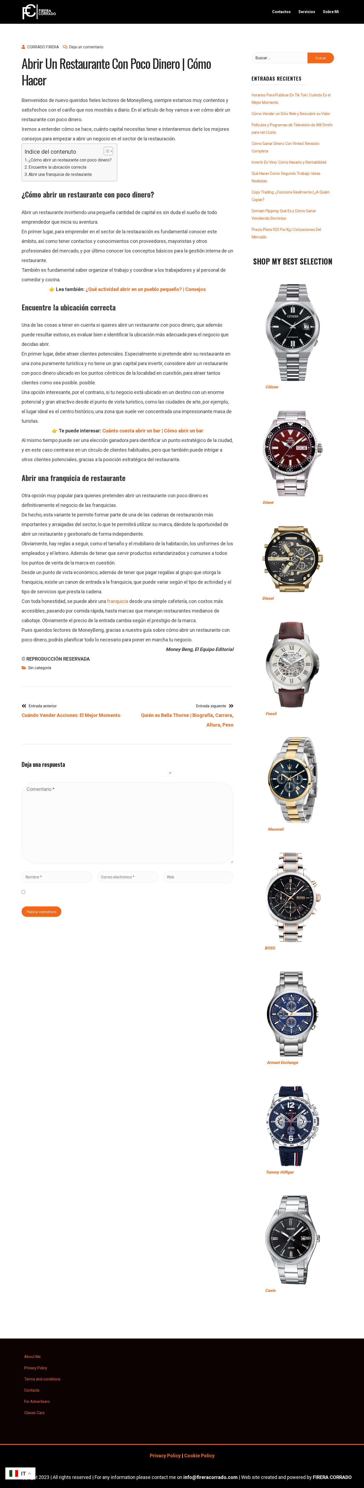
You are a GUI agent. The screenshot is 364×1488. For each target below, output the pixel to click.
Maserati (276, 829)
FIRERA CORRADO (332, 1477)
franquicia (117, 601)
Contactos (281, 12)
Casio (270, 1290)
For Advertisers (37, 1401)
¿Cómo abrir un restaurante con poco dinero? (70, 160)
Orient (267, 502)
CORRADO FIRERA (43, 47)
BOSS (270, 948)
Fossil (271, 713)
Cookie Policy (199, 1455)
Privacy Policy (35, 1368)
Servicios (306, 12)
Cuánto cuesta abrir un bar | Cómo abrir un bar (152, 430)
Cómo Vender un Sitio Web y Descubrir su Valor (291, 114)
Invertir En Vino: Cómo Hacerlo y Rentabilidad (289, 162)
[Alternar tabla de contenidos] (106, 151)
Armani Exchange (282, 1062)
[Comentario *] (127, 862)
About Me (32, 1357)
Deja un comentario (86, 47)
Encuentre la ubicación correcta (57, 167)
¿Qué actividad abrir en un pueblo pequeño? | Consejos (146, 289)
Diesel (267, 598)
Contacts (31, 1390)
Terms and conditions (42, 1379)
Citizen (271, 387)
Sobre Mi (331, 12)
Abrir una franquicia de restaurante (60, 174)
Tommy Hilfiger (279, 1172)
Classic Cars (34, 1413)
